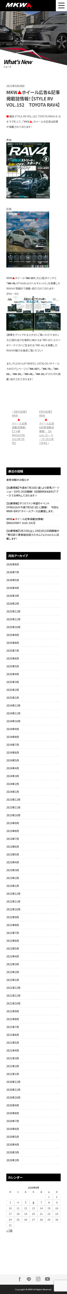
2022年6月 (12, 940)
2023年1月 (12, 886)
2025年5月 (12, 666)
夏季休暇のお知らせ (17, 480)
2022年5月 (12, 948)
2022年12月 (13, 893)
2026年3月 (12, 596)
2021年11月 (13, 995)
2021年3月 (12, 1058)
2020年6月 (12, 1129)
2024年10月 (13, 721)
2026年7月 (12, 572)
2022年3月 (12, 964)
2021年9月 (12, 1011)
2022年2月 (12, 972)
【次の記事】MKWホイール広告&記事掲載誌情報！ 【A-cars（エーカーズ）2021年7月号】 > (46, 427)
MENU (61, 5)
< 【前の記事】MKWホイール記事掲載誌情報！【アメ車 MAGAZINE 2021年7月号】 (19, 427)
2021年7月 (12, 1027)
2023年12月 (13, 799)
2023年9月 (12, 823)
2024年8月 (12, 737)
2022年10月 (13, 909)
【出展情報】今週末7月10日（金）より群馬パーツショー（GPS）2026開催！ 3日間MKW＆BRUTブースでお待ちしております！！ (32, 491)
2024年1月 (12, 792)
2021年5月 (12, 1042)
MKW (20, 5)
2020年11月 (13, 1089)
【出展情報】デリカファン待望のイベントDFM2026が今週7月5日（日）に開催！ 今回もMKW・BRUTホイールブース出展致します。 (32, 507)
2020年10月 (13, 1097)
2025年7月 (12, 650)
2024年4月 (12, 768)
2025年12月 (13, 611)
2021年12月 (13, 988)
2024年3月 (12, 776)
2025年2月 (12, 690)
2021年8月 (12, 1019)
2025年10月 (13, 627)
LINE (29, 1279)
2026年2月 (12, 603)
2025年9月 (12, 635)
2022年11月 (13, 901)
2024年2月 (12, 784)
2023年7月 (12, 839)
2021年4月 (12, 1050)
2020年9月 (12, 1105)
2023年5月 (12, 854)
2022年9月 (12, 917)
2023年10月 (13, 815)
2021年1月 (12, 1074)
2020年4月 (12, 1144)
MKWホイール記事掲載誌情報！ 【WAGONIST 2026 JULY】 (26, 521)
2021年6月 (12, 1035)
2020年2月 (12, 1160)
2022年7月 (12, 933)
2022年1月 (12, 980)
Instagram (38, 1279)
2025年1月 (12, 697)
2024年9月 (12, 729)
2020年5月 (12, 1137)
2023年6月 (12, 846)
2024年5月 (12, 760)
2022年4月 (12, 956)
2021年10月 (13, 1003)
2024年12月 (13, 705)
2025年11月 (13, 619)
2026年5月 (12, 580)
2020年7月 (12, 1121)
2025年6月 (12, 658)
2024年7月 (12, 744)
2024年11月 (13, 713)
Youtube (47, 1279)
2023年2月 (12, 878)
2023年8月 (12, 831)
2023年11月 (13, 807)
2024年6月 (12, 752)
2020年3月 (12, 1152)
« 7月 (9, 1230)
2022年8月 (12, 925)
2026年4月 (12, 588)
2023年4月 (12, 862)
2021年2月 (12, 1066)
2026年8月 (12, 564)
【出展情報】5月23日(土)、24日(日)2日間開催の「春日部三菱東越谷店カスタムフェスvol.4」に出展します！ (32, 534)
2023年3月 (12, 870)
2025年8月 (12, 643)
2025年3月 (12, 682)
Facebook (19, 1279)
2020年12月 (13, 1082)
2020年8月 (12, 1113)
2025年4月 (12, 674)
